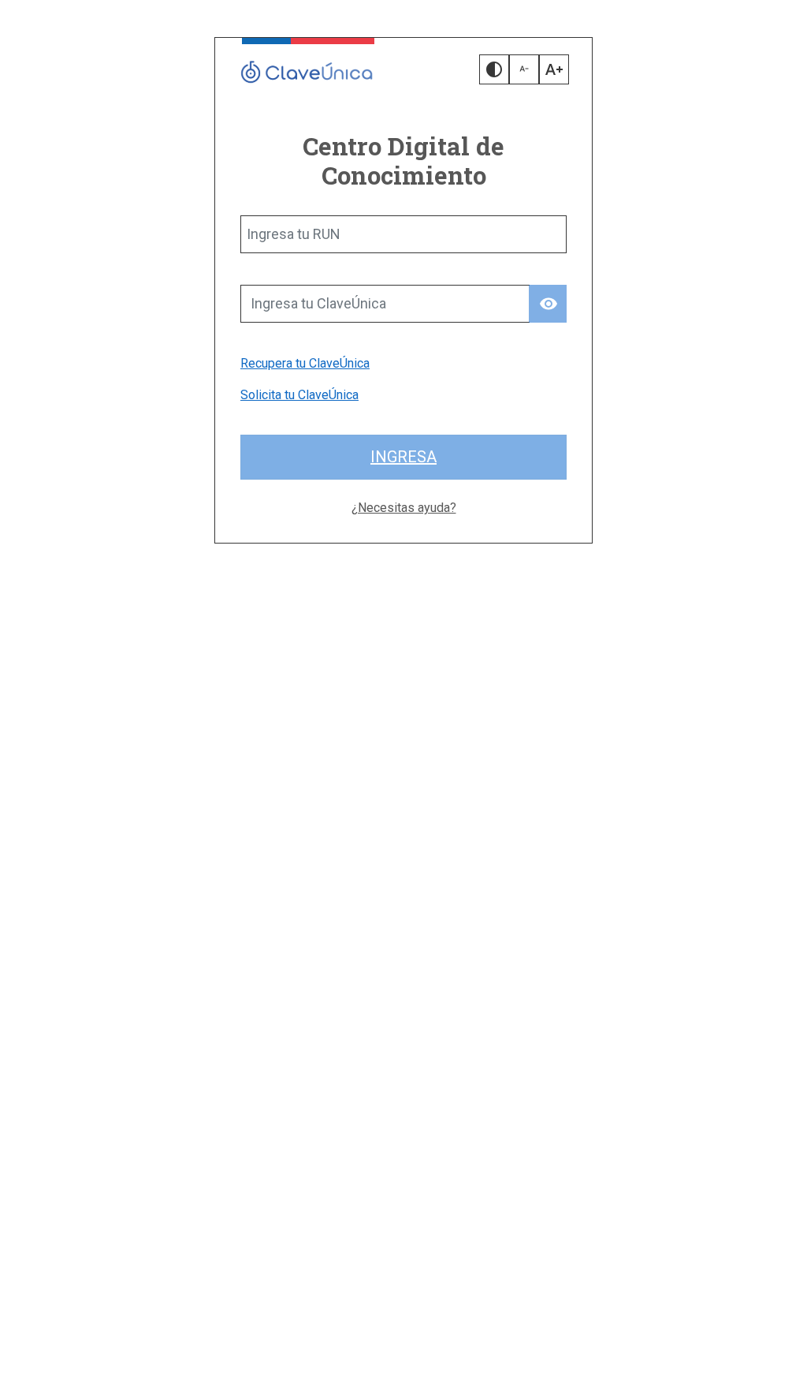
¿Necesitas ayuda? (403, 507)
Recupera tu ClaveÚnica (305, 363)
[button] (494, 69)
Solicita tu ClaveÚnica (299, 394)
